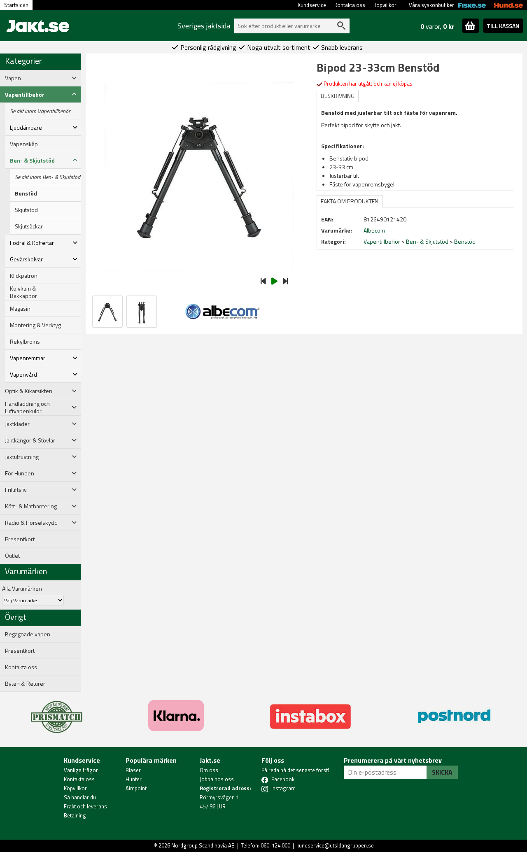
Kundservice (312, 5)
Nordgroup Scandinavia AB (203, 845)
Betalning (75, 815)
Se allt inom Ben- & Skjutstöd (47, 177)
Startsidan (16, 5)
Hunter (134, 779)
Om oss (209, 770)
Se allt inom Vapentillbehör (40, 111)
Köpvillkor (384, 5)
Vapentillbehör (382, 241)
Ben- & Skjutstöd (427, 241)
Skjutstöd (26, 210)
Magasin (20, 308)
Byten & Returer (25, 684)
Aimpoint (136, 788)
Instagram (283, 788)
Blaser (133, 770)
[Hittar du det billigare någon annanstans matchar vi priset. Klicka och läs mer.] (56, 712)
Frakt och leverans (85, 806)
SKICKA (442, 772)
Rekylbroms (25, 341)
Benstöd (26, 193)
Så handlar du (80, 797)
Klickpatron (23, 275)
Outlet (12, 555)
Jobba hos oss (217, 779)
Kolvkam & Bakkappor (23, 292)
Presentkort (20, 539)
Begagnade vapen (27, 634)
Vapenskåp (24, 144)
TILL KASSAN (503, 25)
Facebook (282, 779)
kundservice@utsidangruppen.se (335, 845)
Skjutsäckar (29, 226)
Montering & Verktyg (35, 325)
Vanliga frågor (81, 770)
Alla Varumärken (22, 588)
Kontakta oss (349, 5)
